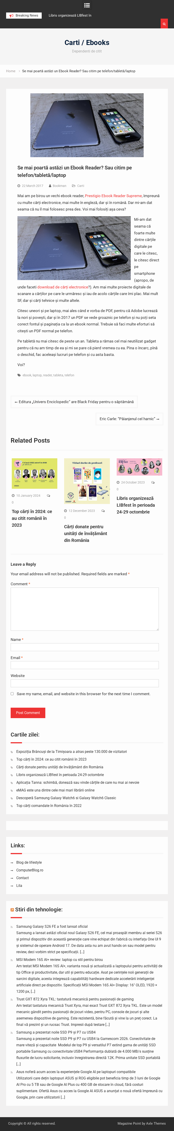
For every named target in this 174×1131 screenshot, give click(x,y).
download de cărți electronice (62, 287)
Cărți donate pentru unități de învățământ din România (85, 533)
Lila (19, 885)
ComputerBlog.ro (29, 870)
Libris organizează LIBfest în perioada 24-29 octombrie (136, 505)
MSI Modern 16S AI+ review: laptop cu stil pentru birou (59, 959)
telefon (69, 375)
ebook (27, 375)
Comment (20, 584)
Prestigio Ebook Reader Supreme (113, 195)
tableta (58, 375)
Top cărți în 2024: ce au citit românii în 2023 (32, 518)
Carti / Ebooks (87, 42)
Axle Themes (156, 1123)
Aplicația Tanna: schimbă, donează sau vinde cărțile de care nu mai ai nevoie (77, 782)
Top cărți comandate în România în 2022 (49, 806)
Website (18, 675)
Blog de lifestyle (29, 862)
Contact (22, 878)
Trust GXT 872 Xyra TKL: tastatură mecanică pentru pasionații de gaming (75, 999)
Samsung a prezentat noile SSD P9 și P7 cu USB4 (56, 1032)
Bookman (59, 186)
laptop (37, 375)
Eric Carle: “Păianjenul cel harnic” (127, 419)
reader (47, 375)
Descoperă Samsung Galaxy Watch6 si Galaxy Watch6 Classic (66, 798)
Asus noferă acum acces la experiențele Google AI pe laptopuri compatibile (75, 1072)
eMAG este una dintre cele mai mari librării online (55, 790)
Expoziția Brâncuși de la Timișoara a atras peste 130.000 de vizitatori (71, 751)
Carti (80, 186)
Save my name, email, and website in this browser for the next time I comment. (83, 694)
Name (17, 639)
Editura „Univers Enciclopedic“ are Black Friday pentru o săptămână (76, 401)
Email (17, 657)
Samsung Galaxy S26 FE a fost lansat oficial (52, 926)
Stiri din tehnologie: (39, 909)
